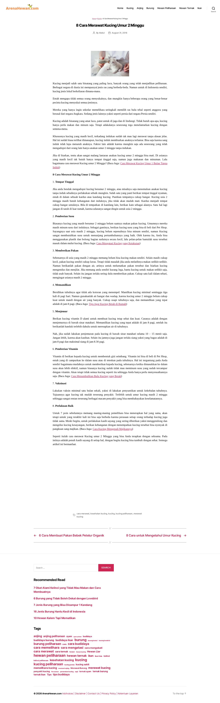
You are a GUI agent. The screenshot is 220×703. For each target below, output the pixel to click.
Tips (49, 674)
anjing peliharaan (54, 636)
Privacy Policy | (109, 693)
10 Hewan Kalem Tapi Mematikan (54, 618)
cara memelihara (46, 647)
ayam (69, 636)
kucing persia (69, 665)
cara (64, 644)
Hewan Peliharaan (166, 8)
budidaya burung (44, 640)
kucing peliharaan (124, 513)
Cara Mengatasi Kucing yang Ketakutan (118, 243)
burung (80, 640)
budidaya (87, 636)
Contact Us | (94, 693)
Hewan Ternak (186, 8)
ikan (90, 655)
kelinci (107, 656)
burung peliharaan (47, 644)
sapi (76, 672)
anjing (38, 636)
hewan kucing (81, 652)
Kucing (130, 8)
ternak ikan (39, 674)
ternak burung (100, 671)
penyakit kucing (42, 671)
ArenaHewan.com (51, 693)
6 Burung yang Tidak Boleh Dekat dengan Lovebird (66, 598)
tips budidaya (61, 674)
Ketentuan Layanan (128, 693)
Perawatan (55, 672)
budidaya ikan (64, 640)
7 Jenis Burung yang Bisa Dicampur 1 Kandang (63, 604)
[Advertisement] (110, 478)
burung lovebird (104, 640)
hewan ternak (77, 655)
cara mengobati (93, 647)
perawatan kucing (67, 672)
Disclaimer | (81, 693)
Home (120, 8)
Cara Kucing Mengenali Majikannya (112, 428)
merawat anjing (63, 668)
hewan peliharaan (50, 655)
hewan (72, 652)
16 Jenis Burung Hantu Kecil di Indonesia (59, 611)
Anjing (140, 8)
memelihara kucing (45, 667)
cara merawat (83, 513)
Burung (150, 8)
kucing (111, 513)
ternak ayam (85, 671)
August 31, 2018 (119, 32)
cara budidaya (78, 644)
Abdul (102, 32)
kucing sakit (82, 664)
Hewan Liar (93, 651)
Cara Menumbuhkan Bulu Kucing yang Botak (96, 376)
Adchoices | (68, 693)
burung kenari (93, 640)
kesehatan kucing (98, 513)
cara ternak (61, 651)
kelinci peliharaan (41, 660)
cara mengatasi (72, 647)
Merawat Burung (79, 668)
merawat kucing (99, 668)
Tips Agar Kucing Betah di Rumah (107, 303)
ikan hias (98, 656)
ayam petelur (77, 636)
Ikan (199, 8)
